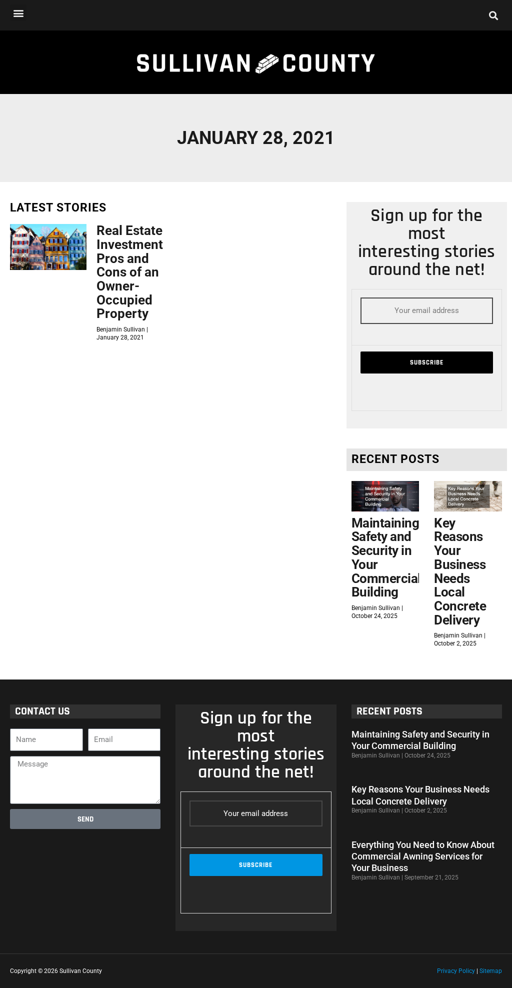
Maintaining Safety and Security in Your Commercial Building (386, 558)
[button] (18, 12)
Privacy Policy (456, 971)
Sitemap (491, 971)
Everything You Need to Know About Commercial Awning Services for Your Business (423, 857)
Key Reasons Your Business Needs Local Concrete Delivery (460, 572)
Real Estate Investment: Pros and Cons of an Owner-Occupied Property (131, 272)
